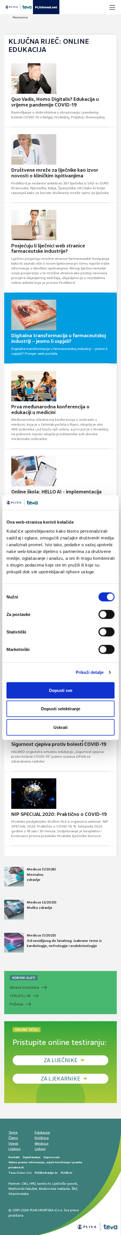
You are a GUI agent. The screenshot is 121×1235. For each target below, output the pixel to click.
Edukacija (42, 1132)
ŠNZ (74, 1189)
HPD (32, 1184)
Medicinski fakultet (22, 1189)
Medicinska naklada (54, 1189)
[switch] (106, 614)
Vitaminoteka (18, 1194)
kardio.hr (44, 1184)
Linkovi (40, 1149)
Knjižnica (42, 1138)
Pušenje (16, 1004)
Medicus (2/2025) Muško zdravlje (41, 905)
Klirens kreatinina (24, 987)
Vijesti (13, 1143)
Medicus (41, 1143)
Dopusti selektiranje (60, 708)
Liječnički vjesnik (64, 1184)
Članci (13, 1138)
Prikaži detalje (90, 672)
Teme (13, 1132)
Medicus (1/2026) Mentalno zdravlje (41, 874)
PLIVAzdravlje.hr (46, 1173)
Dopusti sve (60, 690)
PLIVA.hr (66, 1173)
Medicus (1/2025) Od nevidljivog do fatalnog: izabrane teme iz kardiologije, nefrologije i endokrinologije (64, 940)
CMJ (25, 1184)
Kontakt (14, 1157)
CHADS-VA (20, 995)
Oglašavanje (32, 1157)
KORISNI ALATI (23, 978)
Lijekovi (14, 1149)
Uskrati (60, 727)
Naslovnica (20, 17)
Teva (11, 1173)
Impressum (52, 1157)
